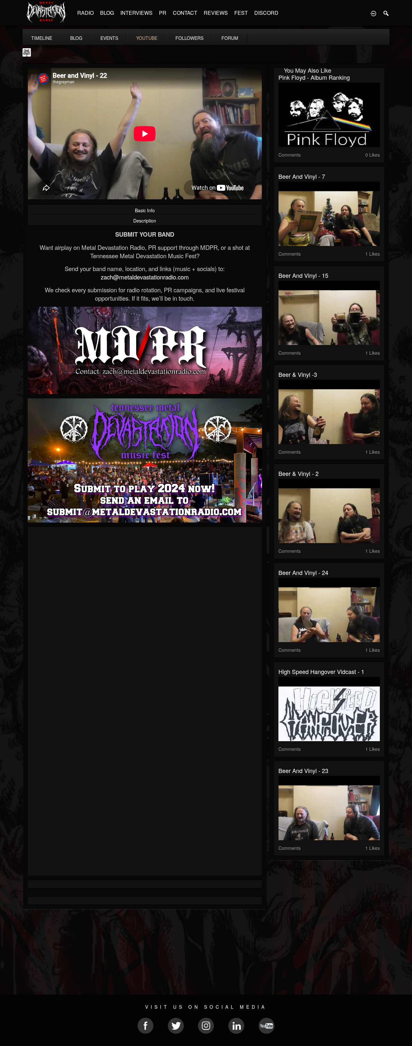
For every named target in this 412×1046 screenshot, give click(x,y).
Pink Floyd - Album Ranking (314, 77)
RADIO (85, 12)
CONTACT (185, 12)
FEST (241, 12)
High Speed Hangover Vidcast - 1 (321, 671)
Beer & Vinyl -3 (297, 374)
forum (229, 38)
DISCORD (266, 12)
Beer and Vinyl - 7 (301, 176)
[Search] (386, 13)
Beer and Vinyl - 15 (303, 275)
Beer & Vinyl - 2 (298, 473)
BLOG (107, 12)
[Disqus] (145, 617)
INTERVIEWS (136, 12)
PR (162, 12)
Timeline (41, 38)
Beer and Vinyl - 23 (303, 770)
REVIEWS (216, 12)
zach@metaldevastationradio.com (145, 277)
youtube (146, 38)
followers (189, 38)
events (109, 38)
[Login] (373, 13)
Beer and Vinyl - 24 (303, 572)
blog (76, 38)
